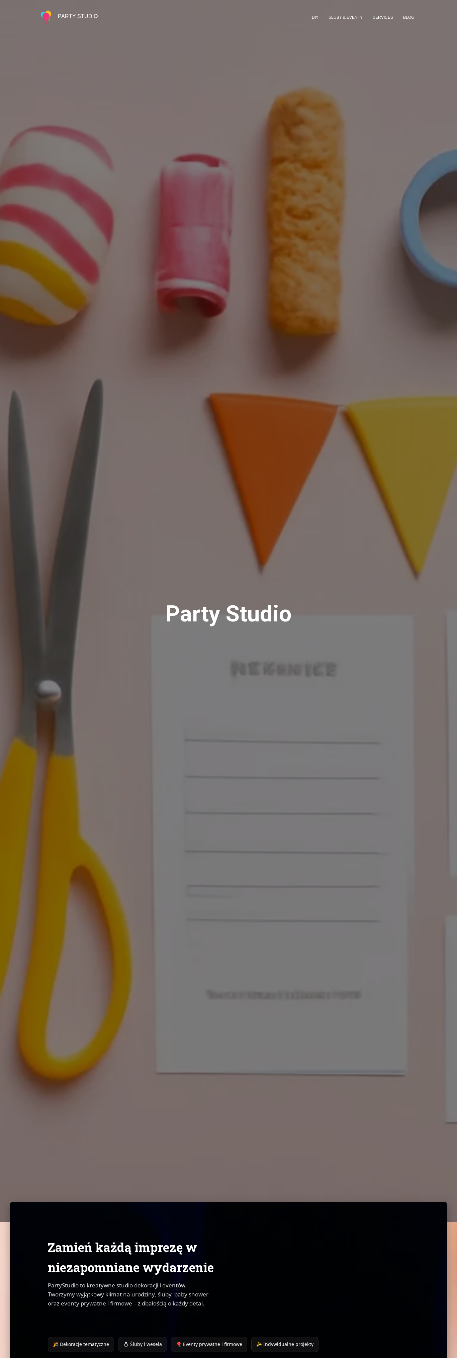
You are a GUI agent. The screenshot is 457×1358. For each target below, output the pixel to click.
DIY (315, 17)
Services (383, 17)
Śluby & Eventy (346, 17)
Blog (408, 17)
